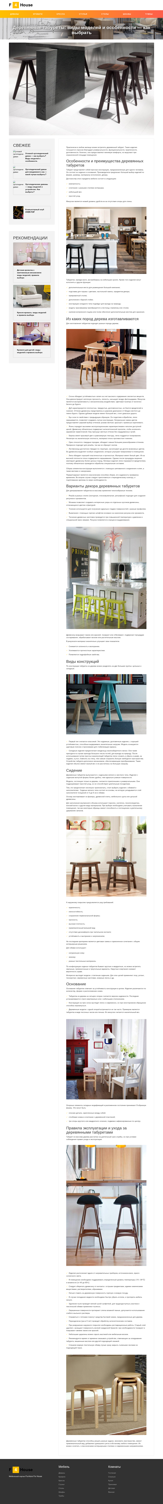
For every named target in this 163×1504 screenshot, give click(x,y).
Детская (111, 1488)
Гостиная (112, 1472)
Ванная (111, 1492)
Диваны (14, 14)
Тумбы (149, 14)
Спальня (112, 1476)
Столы (105, 14)
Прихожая (112, 1484)
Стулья (83, 14)
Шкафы (127, 14)
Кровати (38, 14)
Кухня (110, 1480)
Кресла (61, 14)
